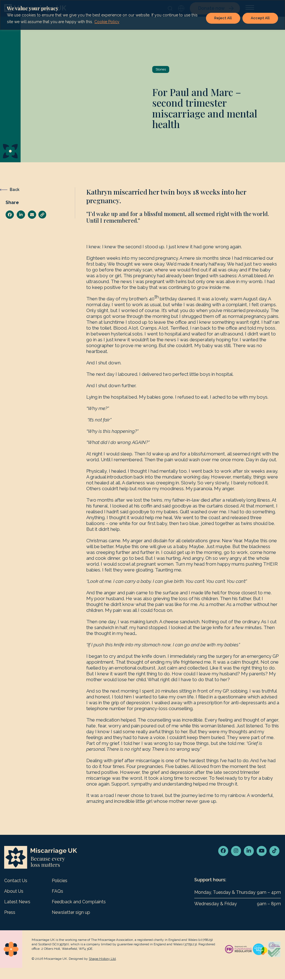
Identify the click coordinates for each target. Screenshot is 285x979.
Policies (59, 880)
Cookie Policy (106, 21)
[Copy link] (42, 215)
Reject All (223, 18)
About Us (13, 891)
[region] (142, 15)
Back (14, 189)
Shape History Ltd (102, 959)
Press (9, 912)
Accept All (260, 18)
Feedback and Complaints (79, 901)
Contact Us (15, 880)
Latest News (17, 901)
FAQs (57, 891)
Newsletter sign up (71, 912)
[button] (10, 214)
